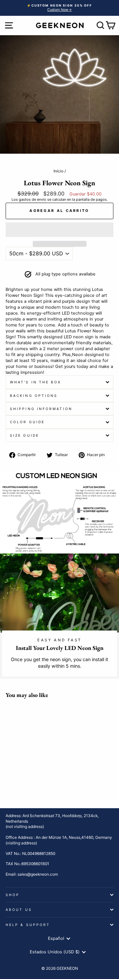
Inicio (58, 170)
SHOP (13, 895)
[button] (59, 229)
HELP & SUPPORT (28, 925)
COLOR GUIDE (27, 422)
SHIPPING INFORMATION (41, 409)
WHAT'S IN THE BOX (35, 382)
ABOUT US (19, 910)
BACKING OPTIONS (34, 396)
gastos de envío (32, 199)
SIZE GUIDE (24, 435)
